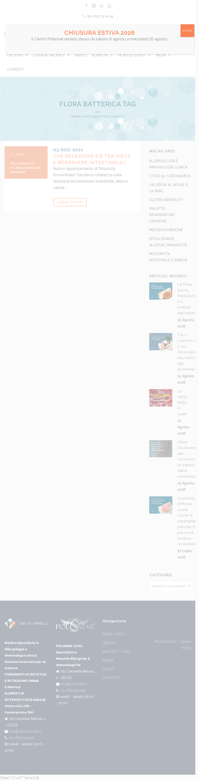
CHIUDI (187, 30)
